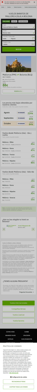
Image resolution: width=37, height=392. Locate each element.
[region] (18, 196)
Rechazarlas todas (18, 381)
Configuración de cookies (19, 377)
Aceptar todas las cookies (18, 387)
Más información (13, 373)
